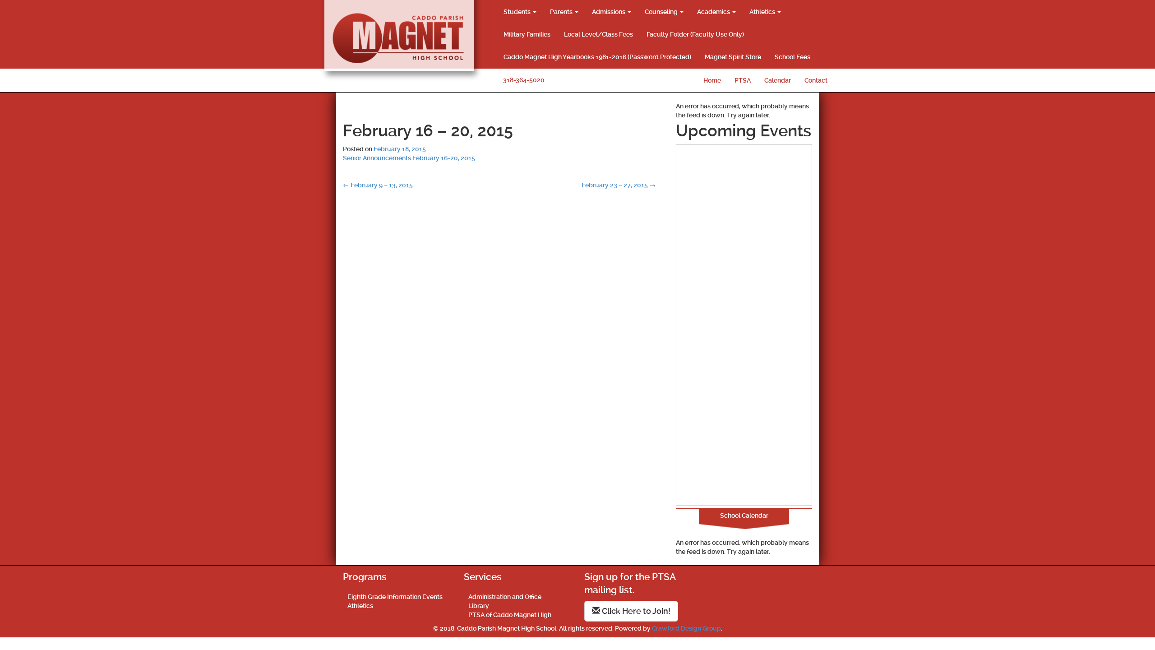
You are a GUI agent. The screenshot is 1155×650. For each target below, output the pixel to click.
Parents (562, 11)
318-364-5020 (524, 80)
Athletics (762, 11)
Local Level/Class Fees (598, 34)
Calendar (777, 80)
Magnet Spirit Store (733, 56)
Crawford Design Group (686, 628)
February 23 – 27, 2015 (619, 185)
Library (478, 605)
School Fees (792, 56)
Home (712, 80)
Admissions (609, 11)
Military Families (527, 34)
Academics (714, 11)
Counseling (662, 11)
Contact (815, 80)
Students (518, 11)
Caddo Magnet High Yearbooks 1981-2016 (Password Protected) (597, 56)
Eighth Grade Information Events (395, 596)
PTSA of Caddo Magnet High (509, 614)
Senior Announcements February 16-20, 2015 (409, 158)
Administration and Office (504, 596)
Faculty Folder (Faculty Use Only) (695, 34)
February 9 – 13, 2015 (378, 185)
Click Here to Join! (635, 611)
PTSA (743, 80)
